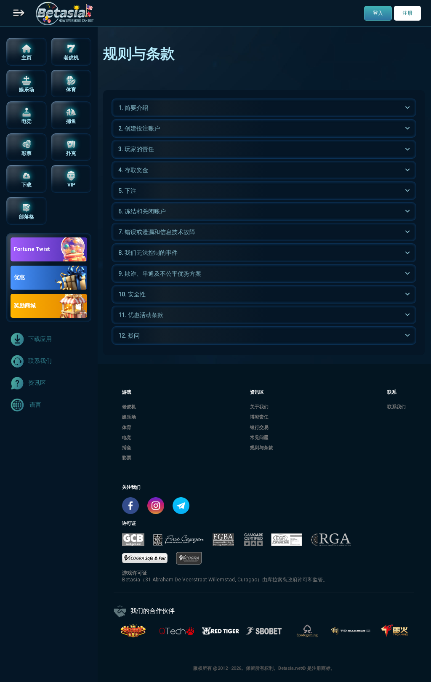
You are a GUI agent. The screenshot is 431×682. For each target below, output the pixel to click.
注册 (407, 13)
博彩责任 (259, 417)
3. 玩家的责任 (136, 149)
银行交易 (259, 427)
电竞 (126, 437)
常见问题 (259, 437)
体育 (126, 427)
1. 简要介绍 (133, 107)
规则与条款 (261, 447)
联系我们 (40, 360)
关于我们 (259, 407)
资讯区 (37, 382)
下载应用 (40, 338)
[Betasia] (64, 13)
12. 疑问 (129, 335)
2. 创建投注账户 (139, 128)
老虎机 (129, 407)
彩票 (126, 458)
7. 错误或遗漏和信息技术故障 (156, 232)
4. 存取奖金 (133, 170)
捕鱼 (126, 447)
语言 (34, 404)
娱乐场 (129, 417)
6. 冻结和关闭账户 (142, 211)
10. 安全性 (132, 294)
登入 (378, 13)
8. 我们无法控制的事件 (148, 252)
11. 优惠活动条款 (140, 315)
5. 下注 (127, 190)
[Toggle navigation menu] (19, 13)
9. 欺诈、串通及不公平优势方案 (159, 273)
